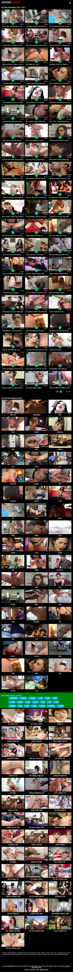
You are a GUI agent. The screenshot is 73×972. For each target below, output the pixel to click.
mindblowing (13, 698)
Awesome (11, 2)
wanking (12, 706)
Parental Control (44, 969)
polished (42, 706)
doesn (28, 702)
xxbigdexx (32, 698)
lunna (56, 702)
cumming (60, 706)
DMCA (37, 969)
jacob (40, 698)
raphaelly (23, 698)
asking (48, 698)
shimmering (52, 706)
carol (55, 698)
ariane (34, 706)
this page (66, 966)
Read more (4, 956)
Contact (27, 969)
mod (50, 702)
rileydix (36, 702)
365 (67, 392)
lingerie (21, 702)
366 (69, 392)
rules (20, 706)
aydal (43, 702)
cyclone (12, 702)
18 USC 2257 (32, 969)
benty (27, 706)
